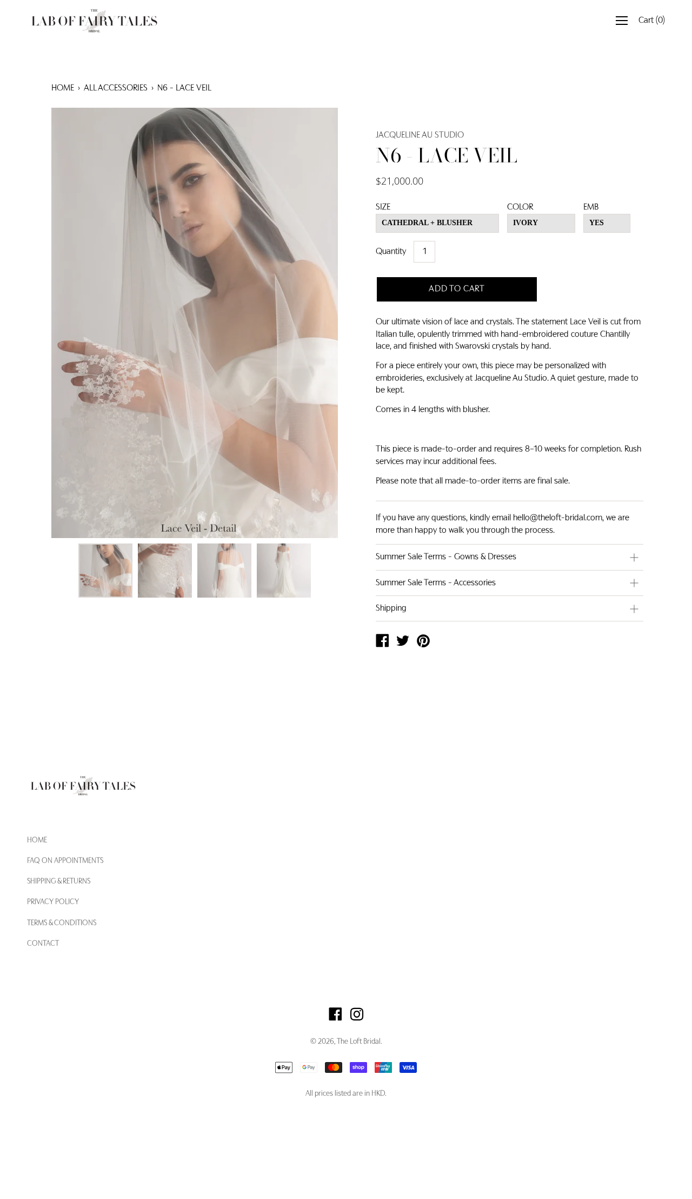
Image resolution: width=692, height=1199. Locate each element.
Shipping (391, 608)
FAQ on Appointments (65, 861)
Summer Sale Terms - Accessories (436, 583)
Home (62, 88)
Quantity (391, 251)
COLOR (520, 207)
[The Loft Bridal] (382, 642)
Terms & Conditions (61, 923)
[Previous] (78, 323)
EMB (590, 207)
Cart (651, 20)
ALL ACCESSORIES (116, 88)
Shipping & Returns (58, 882)
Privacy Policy (53, 902)
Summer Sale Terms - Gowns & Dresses (446, 557)
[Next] (311, 323)
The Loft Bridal (359, 1042)
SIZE (383, 207)
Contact (43, 944)
